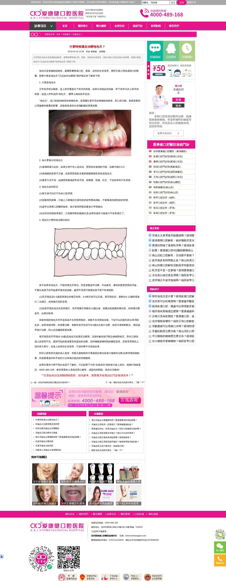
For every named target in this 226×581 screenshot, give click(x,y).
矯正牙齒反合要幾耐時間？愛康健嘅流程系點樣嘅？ (58, 437)
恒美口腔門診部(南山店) (165, 192)
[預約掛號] (187, 51)
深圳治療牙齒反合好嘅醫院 (47, 428)
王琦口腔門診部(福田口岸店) (168, 177)
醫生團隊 (101, 26)
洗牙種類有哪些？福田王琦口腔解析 (173, 321)
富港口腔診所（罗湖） (165, 213)
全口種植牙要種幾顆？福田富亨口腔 (173, 341)
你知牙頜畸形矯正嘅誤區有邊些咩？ (54, 382)
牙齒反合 (77, 34)
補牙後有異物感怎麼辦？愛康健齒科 (173, 311)
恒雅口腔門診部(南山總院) (167, 182)
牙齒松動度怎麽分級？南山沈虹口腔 (173, 331)
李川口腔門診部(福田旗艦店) (168, 172)
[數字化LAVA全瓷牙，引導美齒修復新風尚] (129, 495)
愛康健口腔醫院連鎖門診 (171, 144)
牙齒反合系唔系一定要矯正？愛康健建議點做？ (112, 424)
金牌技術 (119, 26)
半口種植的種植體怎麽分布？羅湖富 (173, 336)
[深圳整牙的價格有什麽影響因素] (73, 473)
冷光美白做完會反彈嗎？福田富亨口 (173, 275)
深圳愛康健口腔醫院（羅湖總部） (170, 151)
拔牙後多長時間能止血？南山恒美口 (173, 260)
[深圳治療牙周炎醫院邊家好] (101, 495)
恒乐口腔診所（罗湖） (165, 207)
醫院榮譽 (125, 514)
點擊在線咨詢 (165, 133)
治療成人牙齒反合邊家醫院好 (48, 450)
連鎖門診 (138, 26)
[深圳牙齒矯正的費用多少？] (73, 495)
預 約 (178, 105)
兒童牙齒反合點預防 (44, 445)
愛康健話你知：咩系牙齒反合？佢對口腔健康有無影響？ (116, 429)
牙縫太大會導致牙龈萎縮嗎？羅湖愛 (173, 235)
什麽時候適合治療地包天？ (47, 420)
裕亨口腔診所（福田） (165, 197)
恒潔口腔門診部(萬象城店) (167, 166)
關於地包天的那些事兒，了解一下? (128, 382)
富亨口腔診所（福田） (165, 202)
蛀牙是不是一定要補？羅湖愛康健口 (173, 270)
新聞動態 (156, 26)
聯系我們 (174, 26)
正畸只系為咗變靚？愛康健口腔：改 (173, 316)
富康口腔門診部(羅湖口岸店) (168, 156)
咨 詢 (178, 99)
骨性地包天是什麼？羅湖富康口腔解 (173, 296)
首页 (58, 34)
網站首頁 (69, 514)
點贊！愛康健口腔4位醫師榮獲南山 (172, 250)
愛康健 (94, 51)
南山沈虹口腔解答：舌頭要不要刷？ (173, 255)
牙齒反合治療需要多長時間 (47, 424)
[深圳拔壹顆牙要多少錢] (45, 473)
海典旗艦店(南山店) (163, 187)
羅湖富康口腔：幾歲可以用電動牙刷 (173, 306)
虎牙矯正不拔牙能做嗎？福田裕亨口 (173, 280)
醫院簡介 (83, 26)
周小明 (178, 86)
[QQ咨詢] (171, 51)
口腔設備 (139, 514)
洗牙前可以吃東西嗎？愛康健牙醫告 (173, 301)
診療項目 (40, 26)
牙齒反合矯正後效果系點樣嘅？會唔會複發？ (111, 437)
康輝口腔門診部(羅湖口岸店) (168, 161)
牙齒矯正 (66, 34)
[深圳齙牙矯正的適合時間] (45, 495)
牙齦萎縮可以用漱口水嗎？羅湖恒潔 (173, 326)
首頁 (64, 26)
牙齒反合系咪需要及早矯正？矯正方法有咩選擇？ (113, 433)
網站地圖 (153, 514)
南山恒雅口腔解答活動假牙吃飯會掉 (173, 265)
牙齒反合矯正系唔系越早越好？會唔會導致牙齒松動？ (115, 442)
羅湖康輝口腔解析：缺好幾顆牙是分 (173, 240)
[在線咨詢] (155, 51)
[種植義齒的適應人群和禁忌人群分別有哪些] (129, 473)
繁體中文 (191, 2)
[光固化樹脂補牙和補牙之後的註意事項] (101, 473)
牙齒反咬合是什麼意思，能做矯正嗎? (107, 446)
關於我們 (83, 514)
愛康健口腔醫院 (56, 15)
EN (182, 2)
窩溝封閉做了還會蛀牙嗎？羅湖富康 (173, 245)
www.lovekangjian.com (135, 536)
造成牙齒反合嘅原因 (44, 441)
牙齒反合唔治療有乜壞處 (46, 433)
